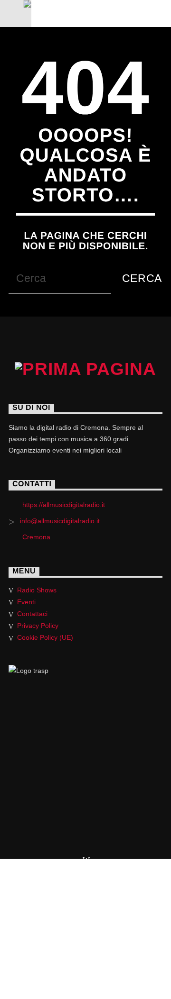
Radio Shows (37, 590)
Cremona (36, 537)
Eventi (26, 602)
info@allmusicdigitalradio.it (60, 521)
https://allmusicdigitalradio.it (63, 505)
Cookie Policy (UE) (45, 637)
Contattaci (32, 614)
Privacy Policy (37, 625)
